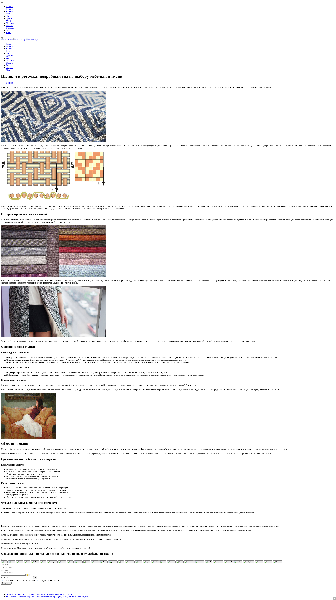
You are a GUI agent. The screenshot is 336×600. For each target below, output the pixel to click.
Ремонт (9, 83)
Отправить (6, 583)
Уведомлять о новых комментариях (20, 580)
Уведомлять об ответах (49, 580)
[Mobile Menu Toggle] (2, 2)
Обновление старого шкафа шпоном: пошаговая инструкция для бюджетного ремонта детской (48, 597)
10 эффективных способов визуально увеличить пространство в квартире (39, 594)
